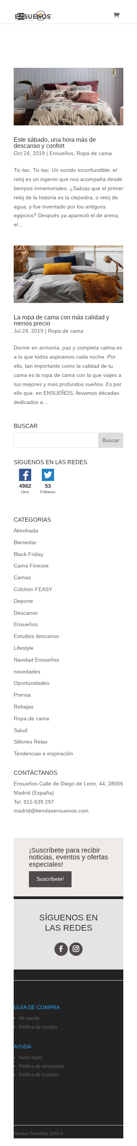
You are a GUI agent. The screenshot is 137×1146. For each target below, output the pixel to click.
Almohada (26, 530)
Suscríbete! (50, 879)
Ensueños (61, 153)
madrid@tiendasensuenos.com (51, 811)
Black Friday (28, 554)
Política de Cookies (39, 1074)
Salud (20, 730)
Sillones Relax (31, 742)
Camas (22, 577)
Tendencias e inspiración (43, 753)
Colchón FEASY (33, 589)
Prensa (22, 695)
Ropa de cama (94, 153)
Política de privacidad (41, 1066)
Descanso (26, 613)
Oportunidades (31, 683)
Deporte (23, 601)
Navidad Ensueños (36, 660)
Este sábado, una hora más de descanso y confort (55, 142)
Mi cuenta (29, 1018)
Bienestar (25, 542)
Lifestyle (23, 648)
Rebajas (23, 707)
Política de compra (38, 1027)
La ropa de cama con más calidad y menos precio (61, 320)
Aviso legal (30, 1057)
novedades (27, 671)
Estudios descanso (36, 636)
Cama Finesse (31, 566)
